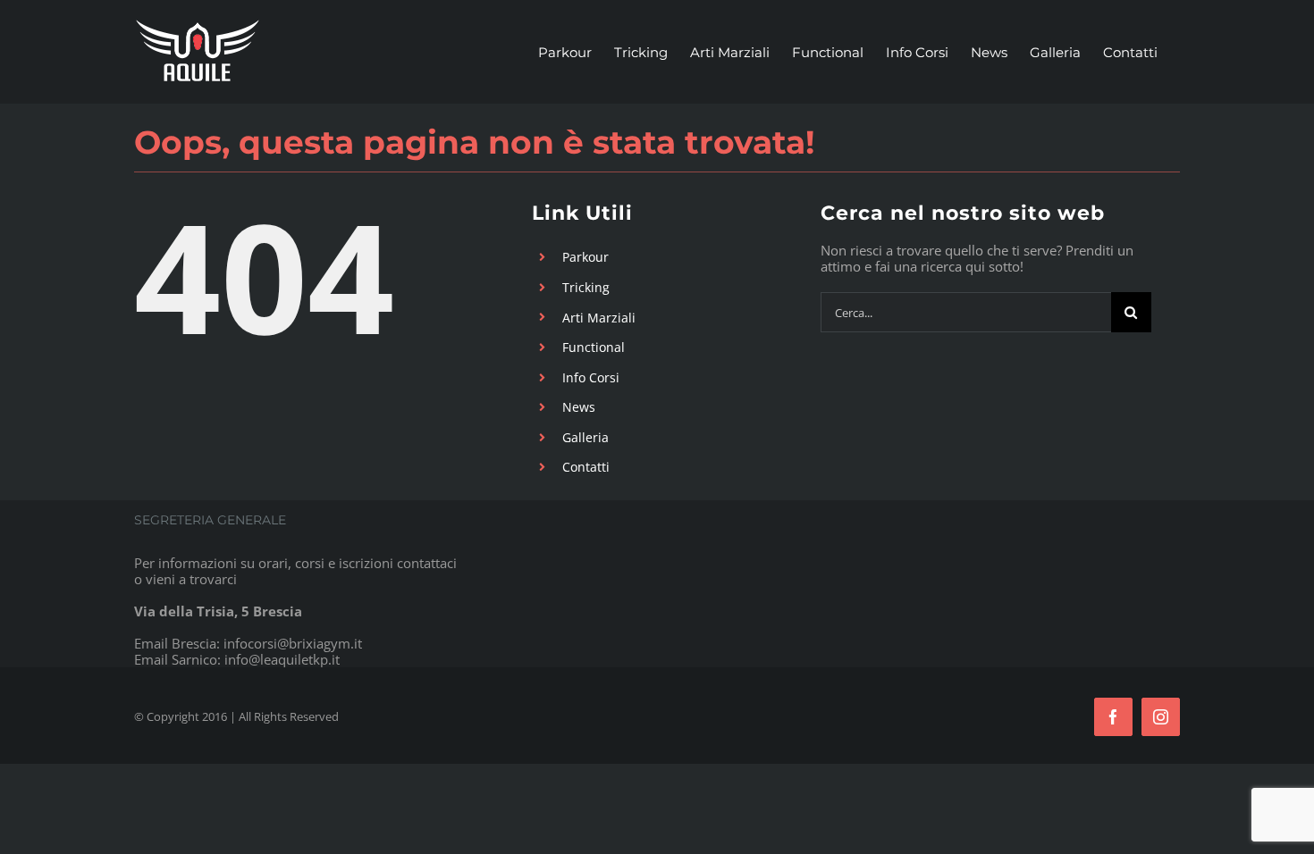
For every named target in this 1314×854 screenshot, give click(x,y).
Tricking (586, 287)
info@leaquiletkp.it (282, 659)
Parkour (585, 256)
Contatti (586, 466)
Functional (593, 347)
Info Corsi (590, 377)
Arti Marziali (599, 317)
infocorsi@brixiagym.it (292, 643)
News (578, 406)
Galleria (585, 437)
